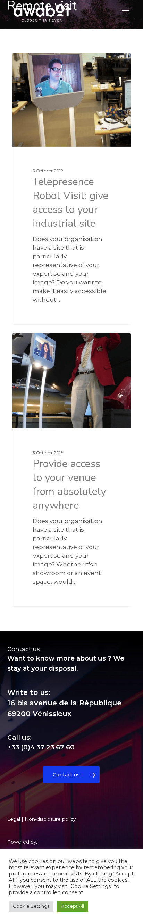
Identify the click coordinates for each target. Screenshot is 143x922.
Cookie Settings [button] (31, 906)
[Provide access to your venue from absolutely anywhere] (71, 469)
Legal (13, 819)
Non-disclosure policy (50, 819)
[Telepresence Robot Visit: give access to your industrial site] (71, 188)
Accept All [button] (72, 906)
